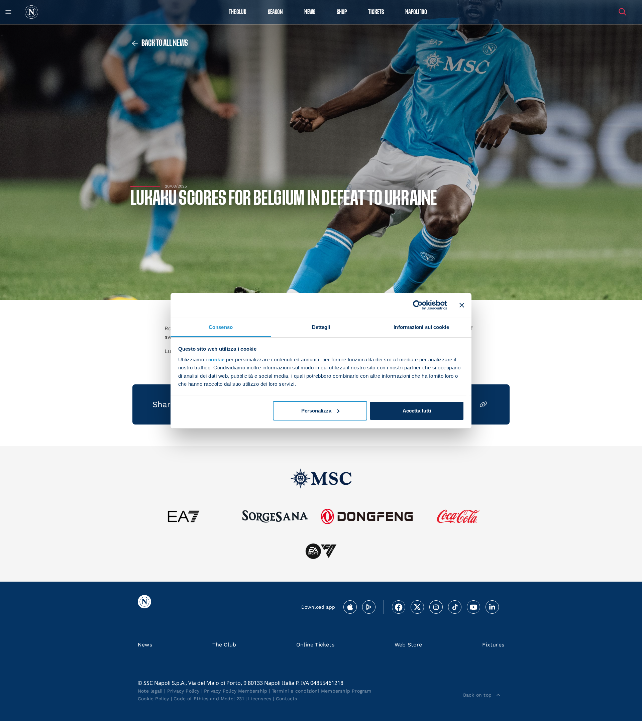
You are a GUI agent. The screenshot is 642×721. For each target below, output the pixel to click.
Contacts (286, 698)
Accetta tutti (417, 410)
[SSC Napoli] (31, 12)
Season (275, 12)
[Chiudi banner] (461, 305)
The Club (224, 644)
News (145, 644)
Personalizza (316, 410)
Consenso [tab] (221, 327)
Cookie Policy (153, 698)
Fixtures (493, 644)
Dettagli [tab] (321, 327)
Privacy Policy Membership (235, 691)
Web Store (408, 644)
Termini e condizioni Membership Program (321, 691)
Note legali (150, 691)
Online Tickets (315, 644)
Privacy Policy (183, 691)
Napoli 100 (416, 12)
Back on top (477, 695)
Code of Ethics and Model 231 (209, 698)
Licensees (259, 698)
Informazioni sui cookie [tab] (421, 327)
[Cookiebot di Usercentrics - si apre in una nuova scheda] (418, 305)
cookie (216, 359)
